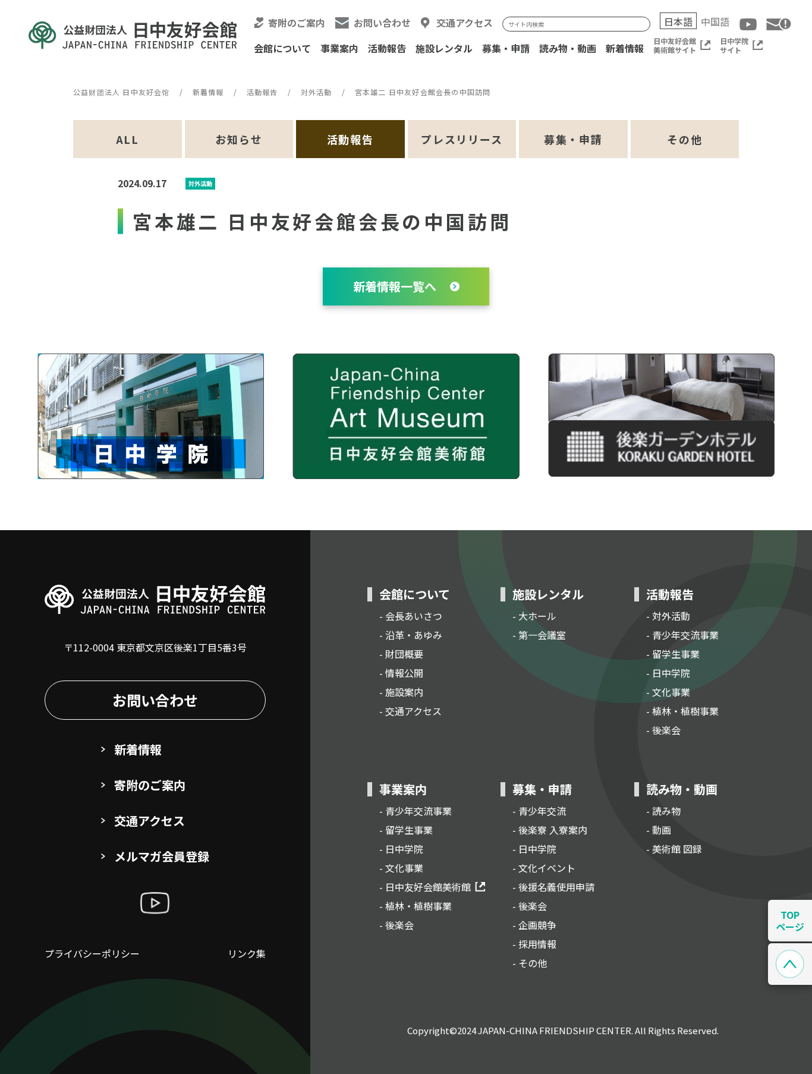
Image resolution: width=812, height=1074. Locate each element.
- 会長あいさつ (410, 616)
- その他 (529, 963)
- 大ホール (534, 616)
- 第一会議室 (539, 635)
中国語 (715, 21)
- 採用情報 (534, 944)
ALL (127, 139)
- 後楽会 (663, 730)
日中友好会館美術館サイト (674, 45)
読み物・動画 (567, 48)
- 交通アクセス (410, 711)
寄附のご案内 (296, 23)
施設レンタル (444, 48)
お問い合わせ (382, 23)
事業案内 (339, 48)
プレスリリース (462, 139)
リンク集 (247, 953)
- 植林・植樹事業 (682, 711)
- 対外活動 (668, 616)
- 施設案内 (401, 692)
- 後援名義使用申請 (553, 887)
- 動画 (658, 830)
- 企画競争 (534, 925)
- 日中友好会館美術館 (425, 887)
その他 (684, 139)
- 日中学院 (668, 673)
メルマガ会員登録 (161, 856)
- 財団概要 (401, 654)
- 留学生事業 (673, 654)
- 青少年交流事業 (682, 635)
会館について (282, 48)
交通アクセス (464, 23)
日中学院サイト (734, 45)
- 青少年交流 (539, 811)
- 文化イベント (543, 868)
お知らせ (238, 139)
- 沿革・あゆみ (410, 635)
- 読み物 (663, 811)
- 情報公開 (401, 673)
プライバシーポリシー (92, 953)
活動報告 (387, 48)
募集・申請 (506, 48)
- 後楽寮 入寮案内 (549, 830)
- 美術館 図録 (674, 849)
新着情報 (625, 48)
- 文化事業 (668, 692)
